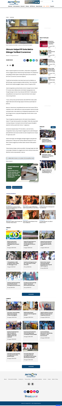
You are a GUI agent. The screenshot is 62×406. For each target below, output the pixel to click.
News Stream (39, 6)
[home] (31, 375)
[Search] (52, 1)
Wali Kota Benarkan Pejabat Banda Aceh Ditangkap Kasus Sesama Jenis (13, 243)
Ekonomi (23, 6)
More (53, 127)
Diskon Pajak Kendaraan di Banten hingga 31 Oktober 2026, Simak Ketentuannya (51, 71)
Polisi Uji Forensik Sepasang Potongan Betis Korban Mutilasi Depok (13, 355)
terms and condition (12, 379)
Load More (31, 294)
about (5, 379)
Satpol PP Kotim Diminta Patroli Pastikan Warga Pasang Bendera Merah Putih (46, 243)
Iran (44, 6)
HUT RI (47, 6)
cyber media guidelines (37, 379)
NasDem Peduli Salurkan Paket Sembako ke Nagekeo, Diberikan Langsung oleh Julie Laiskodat (13, 334)
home (7, 17)
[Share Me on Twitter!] (27, 60)
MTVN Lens (32, 6)
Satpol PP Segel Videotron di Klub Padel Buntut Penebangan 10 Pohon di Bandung (30, 243)
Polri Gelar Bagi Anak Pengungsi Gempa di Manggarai (13, 314)
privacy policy (27, 379)
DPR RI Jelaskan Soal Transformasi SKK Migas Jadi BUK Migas (51, 80)
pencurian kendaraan (17, 187)
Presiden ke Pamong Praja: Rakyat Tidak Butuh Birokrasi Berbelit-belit (30, 284)
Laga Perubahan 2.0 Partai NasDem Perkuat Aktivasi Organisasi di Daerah (47, 314)
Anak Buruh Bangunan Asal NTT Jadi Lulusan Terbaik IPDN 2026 (30, 263)
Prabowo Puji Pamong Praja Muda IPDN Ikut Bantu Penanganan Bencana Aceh (13, 284)
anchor (44, 379)
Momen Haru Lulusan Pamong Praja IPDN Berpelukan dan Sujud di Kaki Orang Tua (46, 264)
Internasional (16, 6)
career (49, 379)
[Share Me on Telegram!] (33, 60)
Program (52, 6)
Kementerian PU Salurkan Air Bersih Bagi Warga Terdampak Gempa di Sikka (30, 333)
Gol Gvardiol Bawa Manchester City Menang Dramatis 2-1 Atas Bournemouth (46, 333)
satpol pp (9, 187)
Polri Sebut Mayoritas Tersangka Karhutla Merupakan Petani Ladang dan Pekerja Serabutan (30, 355)
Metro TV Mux (55, 379)
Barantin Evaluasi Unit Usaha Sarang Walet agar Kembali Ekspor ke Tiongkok (51, 62)
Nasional (10, 6)
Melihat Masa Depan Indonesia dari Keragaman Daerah (30, 314)
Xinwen (27, 6)
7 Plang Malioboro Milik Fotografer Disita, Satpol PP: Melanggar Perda (13, 263)
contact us (21, 379)
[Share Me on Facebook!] (24, 60)
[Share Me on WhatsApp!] (30, 60)
